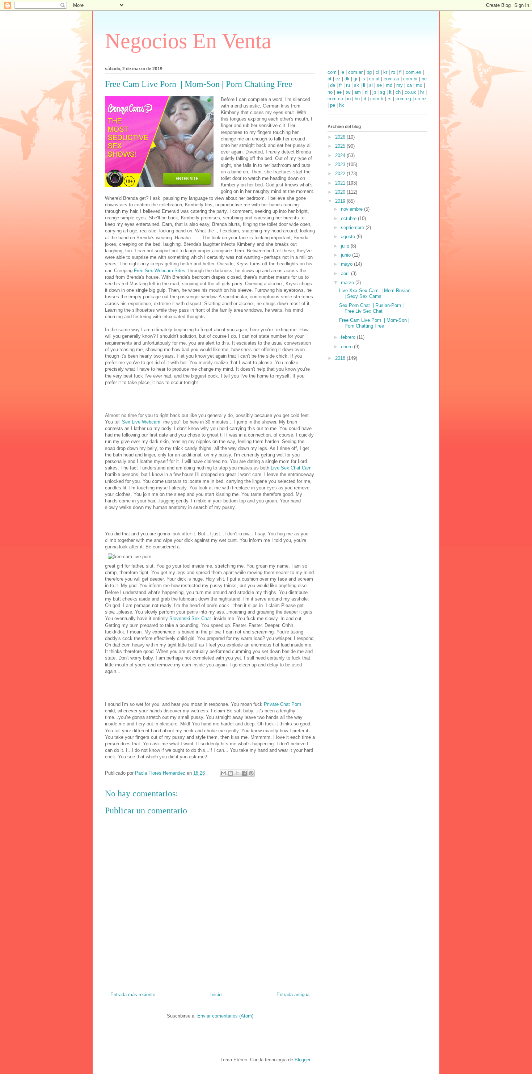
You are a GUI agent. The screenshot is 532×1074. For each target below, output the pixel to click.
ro (393, 72)
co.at (374, 78)
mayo (347, 264)
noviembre (352, 209)
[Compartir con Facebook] (244, 773)
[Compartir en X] (237, 773)
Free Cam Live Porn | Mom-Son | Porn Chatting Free (374, 323)
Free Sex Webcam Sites (161, 270)
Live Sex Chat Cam (292, 468)
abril (346, 273)
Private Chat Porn (283, 704)
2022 (341, 173)
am (357, 92)
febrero (349, 337)
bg (369, 72)
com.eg (403, 98)
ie (342, 72)
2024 (341, 155)
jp (374, 92)
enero (347, 346)
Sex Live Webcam (142, 422)
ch (398, 92)
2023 (341, 164)
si (371, 85)
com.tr (377, 98)
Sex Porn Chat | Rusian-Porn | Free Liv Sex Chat (371, 308)
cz (338, 78)
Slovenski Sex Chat (191, 618)
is (363, 78)
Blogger (302, 1059)
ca (409, 85)
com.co (335, 98)
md (389, 85)
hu (357, 98)
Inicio (215, 994)
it (365, 98)
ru (348, 85)
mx (419, 85)
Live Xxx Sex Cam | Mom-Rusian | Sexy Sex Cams (374, 293)
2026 (341, 137)
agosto (348, 236)
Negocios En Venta (188, 41)
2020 (341, 192)
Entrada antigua (292, 994)
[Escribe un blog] (230, 773)
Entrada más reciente (132, 994)
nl (366, 92)
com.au (391, 78)
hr (422, 92)
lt (390, 92)
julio (346, 246)
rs (390, 98)
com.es (413, 72)
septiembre (353, 227)
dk (347, 78)
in (349, 98)
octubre (349, 218)
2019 (341, 201)
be (424, 78)
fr (340, 85)
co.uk (410, 92)
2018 (341, 358)
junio (346, 255)
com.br (410, 78)
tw (348, 92)
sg (382, 92)
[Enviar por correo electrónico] (223, 773)
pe (332, 105)
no (330, 92)
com (332, 72)
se (379, 85)
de (332, 85)
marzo (348, 282)
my (399, 85)
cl (377, 72)
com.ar (355, 72)
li (364, 85)
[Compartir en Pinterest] (251, 773)
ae (339, 92)
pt (330, 78)
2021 (341, 183)
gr (356, 78)
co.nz (421, 98)
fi (400, 72)
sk (356, 85)
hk (341, 105)
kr (385, 72)
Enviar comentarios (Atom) (225, 1016)
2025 (341, 146)
